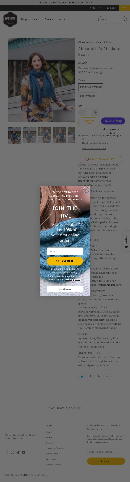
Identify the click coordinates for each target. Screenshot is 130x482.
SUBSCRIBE (65, 261)
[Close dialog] (86, 190)
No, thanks (65, 289)
